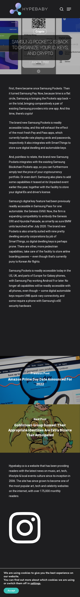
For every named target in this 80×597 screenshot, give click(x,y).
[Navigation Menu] (69, 9)
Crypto (40, 31)
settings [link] (35, 583)
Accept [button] (11, 590)
